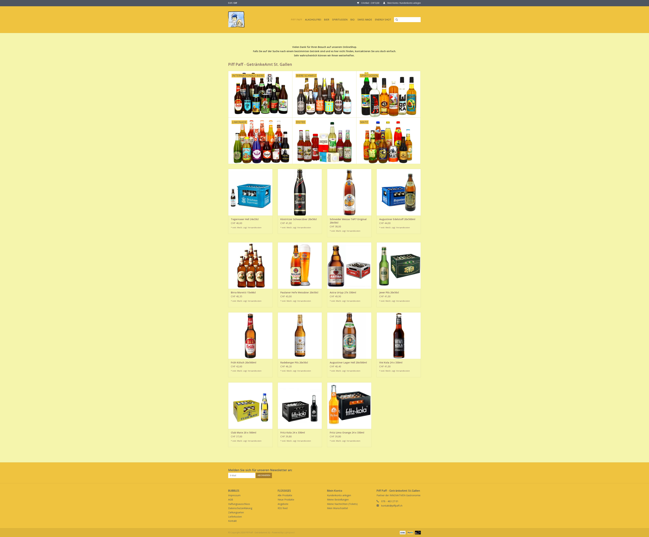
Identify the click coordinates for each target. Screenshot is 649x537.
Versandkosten (254, 227)
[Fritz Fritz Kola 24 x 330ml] (300, 405)
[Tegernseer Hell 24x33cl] (250, 192)
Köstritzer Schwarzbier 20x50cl (298, 219)
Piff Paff (296, 19)
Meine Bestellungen (338, 499)
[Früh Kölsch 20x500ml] (250, 335)
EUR (230, 3)
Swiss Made (364, 19)
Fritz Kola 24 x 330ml (292, 432)
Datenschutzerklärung (240, 508)
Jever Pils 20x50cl (389, 292)
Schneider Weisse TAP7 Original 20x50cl (348, 221)
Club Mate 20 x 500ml (243, 432)
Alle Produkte (285, 495)
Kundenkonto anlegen (339, 495)
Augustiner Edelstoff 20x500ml (397, 219)
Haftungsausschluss (239, 504)
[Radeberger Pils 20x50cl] (300, 335)
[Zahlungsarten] (402, 532)
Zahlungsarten (236, 512)
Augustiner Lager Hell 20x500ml (348, 362)
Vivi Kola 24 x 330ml (390, 362)
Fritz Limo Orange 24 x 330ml (347, 432)
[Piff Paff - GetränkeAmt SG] (239, 19)
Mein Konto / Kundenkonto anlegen (404, 3)
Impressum (234, 495)
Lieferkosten (235, 516)
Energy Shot (383, 19)
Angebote (283, 504)
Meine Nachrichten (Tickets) (342, 504)
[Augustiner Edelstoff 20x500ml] (399, 192)
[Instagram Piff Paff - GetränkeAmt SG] (418, 470)
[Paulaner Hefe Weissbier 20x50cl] (300, 265)
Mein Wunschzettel (337, 508)
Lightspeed (289, 532)
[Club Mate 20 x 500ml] (250, 405)
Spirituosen (339, 19)
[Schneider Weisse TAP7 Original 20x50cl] (349, 192)
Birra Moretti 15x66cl (243, 292)
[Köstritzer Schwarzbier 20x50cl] (300, 192)
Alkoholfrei (313, 19)
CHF (235, 3)
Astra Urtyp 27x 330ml (343, 292)
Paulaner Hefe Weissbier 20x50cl (299, 292)
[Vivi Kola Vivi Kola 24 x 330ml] (399, 335)
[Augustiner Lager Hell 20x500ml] (349, 335)
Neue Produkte (286, 499)
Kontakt (232, 520)
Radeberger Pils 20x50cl (294, 362)
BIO (352, 19)
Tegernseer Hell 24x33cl (245, 219)
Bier (326, 19)
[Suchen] (395, 20)
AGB (230, 499)
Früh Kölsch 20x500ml (243, 362)
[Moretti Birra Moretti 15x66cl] (250, 265)
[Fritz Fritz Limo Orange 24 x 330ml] (349, 405)
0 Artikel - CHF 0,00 (370, 3)
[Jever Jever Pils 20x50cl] (399, 265)
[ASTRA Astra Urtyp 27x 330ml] (349, 265)
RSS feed (282, 508)
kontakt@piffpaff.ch (391, 505)
